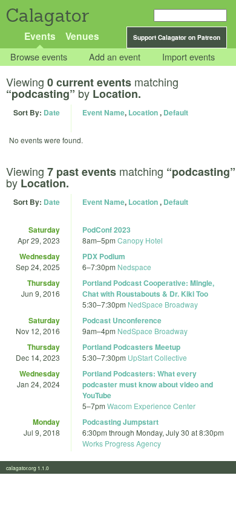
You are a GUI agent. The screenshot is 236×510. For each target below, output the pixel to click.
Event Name (103, 112)
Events (40, 36)
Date (52, 112)
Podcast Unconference (122, 320)
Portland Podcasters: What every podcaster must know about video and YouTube (147, 384)
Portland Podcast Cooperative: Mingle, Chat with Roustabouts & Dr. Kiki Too (148, 288)
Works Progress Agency (121, 443)
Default (175, 112)
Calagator (47, 15)
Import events (188, 57)
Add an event (114, 57)
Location (143, 112)
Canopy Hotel (140, 240)
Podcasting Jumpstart (120, 421)
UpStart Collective (157, 357)
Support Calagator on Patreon (176, 37)
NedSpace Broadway (163, 304)
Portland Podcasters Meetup (131, 346)
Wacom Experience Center (151, 406)
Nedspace (134, 267)
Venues (82, 36)
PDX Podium (103, 256)
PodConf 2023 (106, 229)
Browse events (38, 57)
